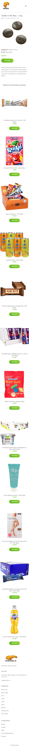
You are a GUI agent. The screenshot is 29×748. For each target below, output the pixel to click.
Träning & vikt (5, 710)
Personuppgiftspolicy (7, 733)
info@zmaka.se (5, 680)
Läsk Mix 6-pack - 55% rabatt (14, 260)
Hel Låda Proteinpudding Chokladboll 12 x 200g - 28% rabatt (14, 448)
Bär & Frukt (4, 689)
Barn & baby (4, 692)
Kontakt (3, 727)
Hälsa (2, 704)
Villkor (3, 730)
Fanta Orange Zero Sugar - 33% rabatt (14, 637)
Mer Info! (7, 60)
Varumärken (4, 713)
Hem (2, 18)
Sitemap (3, 736)
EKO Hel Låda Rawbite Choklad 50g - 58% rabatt (14, 307)
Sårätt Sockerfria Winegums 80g (14, 401)
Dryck (3, 698)
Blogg (3, 724)
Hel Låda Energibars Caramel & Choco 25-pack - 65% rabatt (14, 590)
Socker (15, 49)
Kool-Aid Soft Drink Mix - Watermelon (14, 168)
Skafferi (10, 49)
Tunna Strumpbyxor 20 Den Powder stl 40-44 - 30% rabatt (14, 542)
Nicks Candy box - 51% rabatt (14, 214)
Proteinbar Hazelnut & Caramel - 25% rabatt (14, 121)
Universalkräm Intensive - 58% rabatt (14, 495)
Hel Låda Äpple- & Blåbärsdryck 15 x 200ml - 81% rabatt (14, 354)
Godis (3, 701)
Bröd (2, 695)
